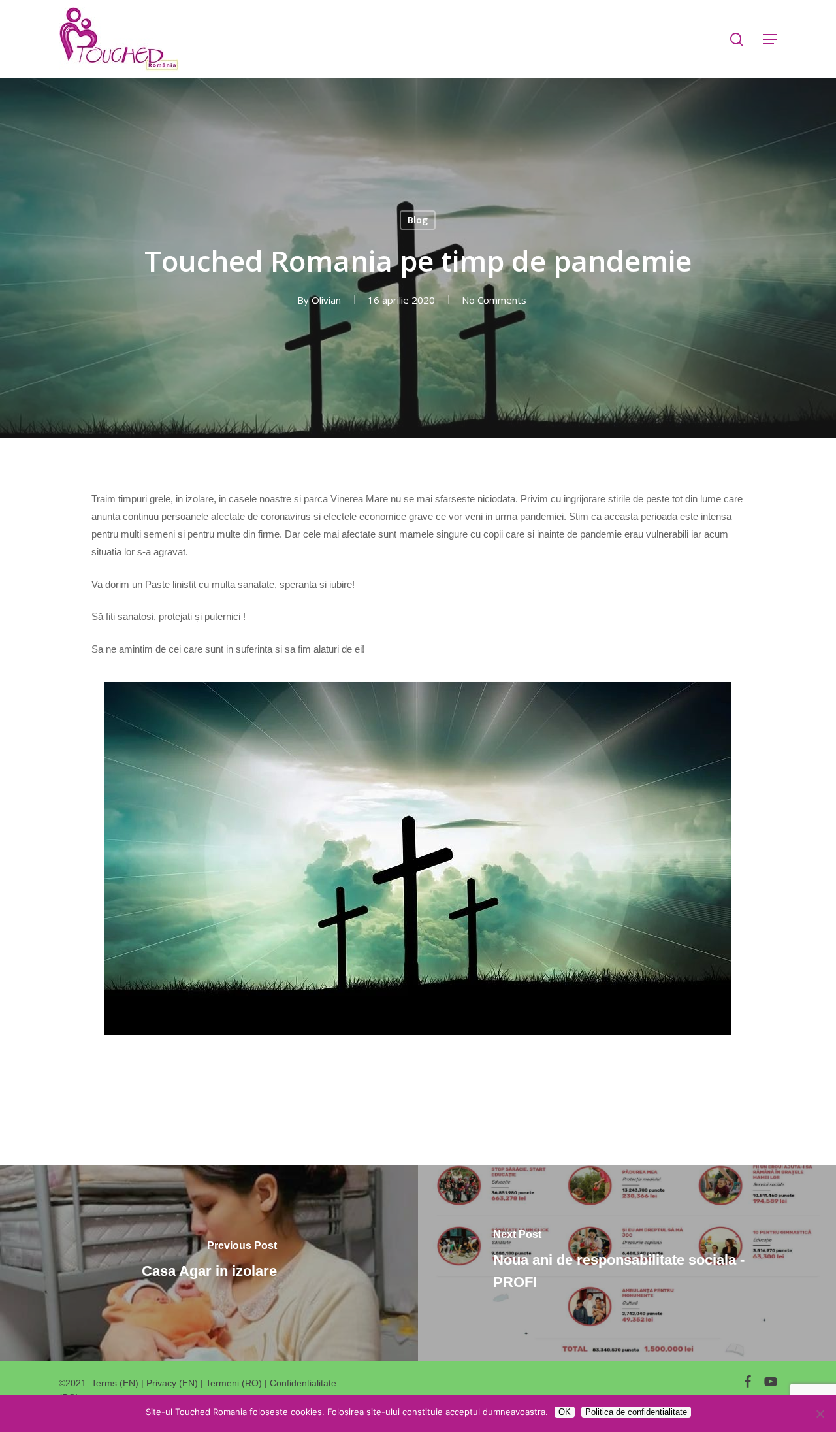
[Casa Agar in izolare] (209, 1263)
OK (564, 1412)
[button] (770, 39)
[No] (819, 1413)
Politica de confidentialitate (636, 1412)
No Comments (494, 299)
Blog (418, 220)
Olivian (326, 299)
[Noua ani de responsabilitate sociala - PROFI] (627, 1263)
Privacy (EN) (172, 1383)
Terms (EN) (114, 1383)
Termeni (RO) (234, 1383)
